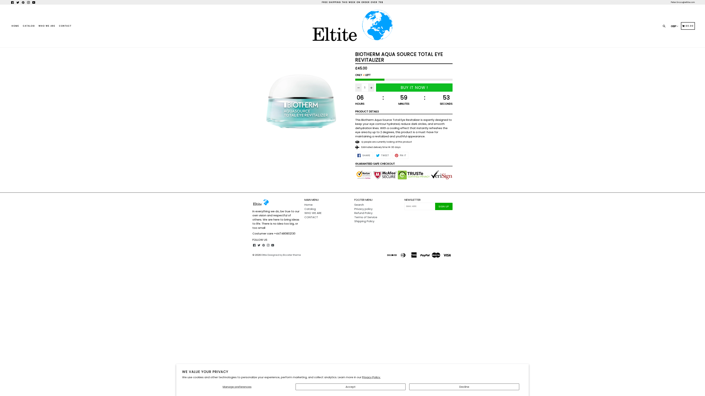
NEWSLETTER (412, 199)
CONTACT (65, 25)
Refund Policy (363, 213)
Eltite (264, 255)
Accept (351, 387)
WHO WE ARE (47, 25)
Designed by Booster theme (284, 255)
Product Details (367, 111)
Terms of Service (365, 217)
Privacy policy (363, 209)
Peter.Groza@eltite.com (683, 2)
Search (359, 205)
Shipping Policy (364, 221)
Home (15, 25)
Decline (464, 387)
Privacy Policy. (371, 377)
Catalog (29, 25)
